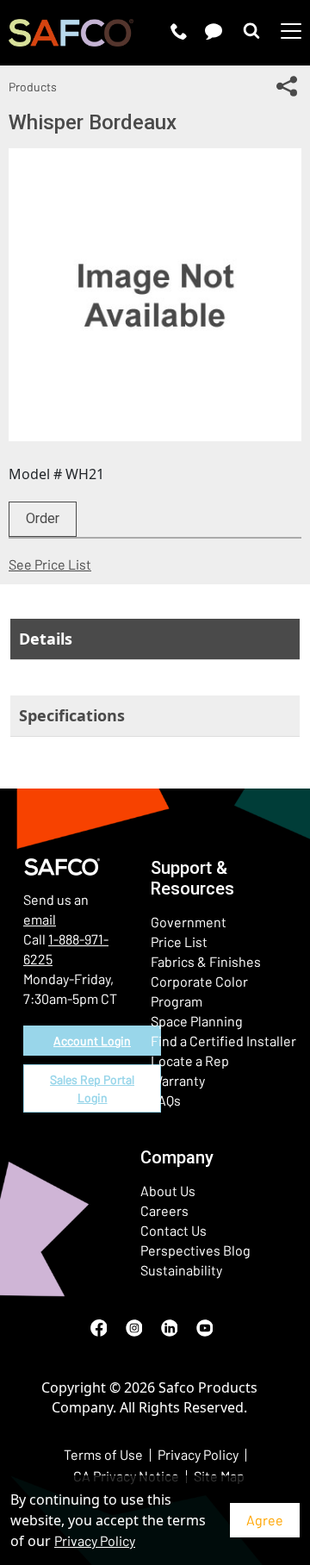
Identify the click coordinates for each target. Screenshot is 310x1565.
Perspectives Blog (195, 1250)
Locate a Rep (190, 1060)
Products (33, 86)
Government (188, 921)
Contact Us (173, 1230)
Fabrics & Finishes (206, 961)
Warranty (178, 1080)
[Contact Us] (213, 31)
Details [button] (45, 638)
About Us (167, 1190)
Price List (179, 941)
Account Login (92, 1040)
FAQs (166, 1100)
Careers (164, 1210)
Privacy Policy (94, 1540)
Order (42, 518)
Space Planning (197, 1021)
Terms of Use (103, 1454)
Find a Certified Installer (223, 1040)
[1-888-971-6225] (179, 31)
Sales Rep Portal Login (92, 1088)
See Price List (50, 564)
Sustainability (181, 1270)
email (39, 919)
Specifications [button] (72, 715)
